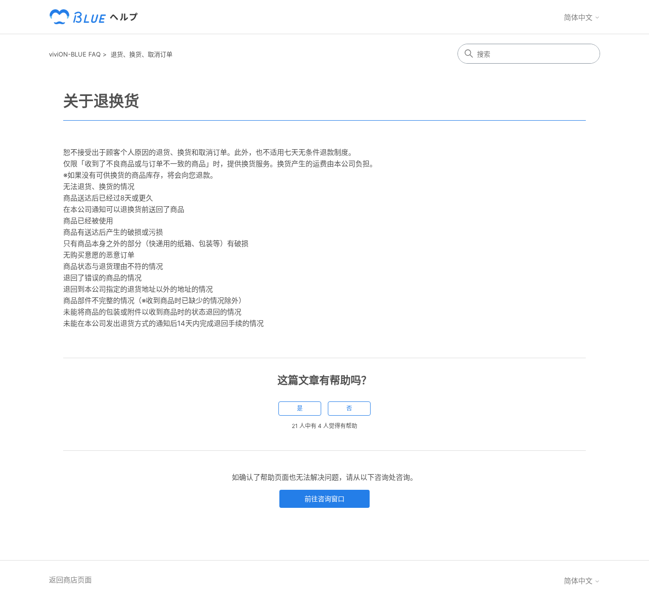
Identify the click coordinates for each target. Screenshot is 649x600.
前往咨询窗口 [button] (324, 499)
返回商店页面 (70, 579)
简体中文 (579, 17)
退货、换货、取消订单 (141, 54)
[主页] (95, 17)
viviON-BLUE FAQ (75, 54)
